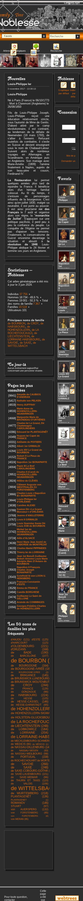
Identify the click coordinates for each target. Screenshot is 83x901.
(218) (29, 793)
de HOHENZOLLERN (19, 328)
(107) (29, 655)
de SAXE (25, 342)
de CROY (33, 323)
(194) (40, 713)
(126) (29, 688)
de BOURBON (16, 323)
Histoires (13, 56)
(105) (29, 698)
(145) (29, 675)
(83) (29, 750)
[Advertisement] (28, 850)
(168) (29, 649)
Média (33, 56)
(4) (29, 816)
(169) (33, 770)
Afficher (36, 50)
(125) (40, 639)
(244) (29, 685)
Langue (68, 2)
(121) (20, 639)
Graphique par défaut (63, 92)
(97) (29, 806)
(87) (37, 760)
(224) (29, 695)
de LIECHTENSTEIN (22, 334)
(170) (34, 678)
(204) (29, 732)
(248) (29, 726)
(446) (41, 721)
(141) (31, 747)
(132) (29, 809)
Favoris (8, 36)
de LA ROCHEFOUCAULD (23, 331)
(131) (34, 740)
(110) (29, 780)
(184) (32, 668)
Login (76, 2)
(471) (43, 736)
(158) (29, 756)
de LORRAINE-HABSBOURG (24, 338)
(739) (40, 788)
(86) (21, 744)
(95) (29, 704)
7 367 (36, 303)
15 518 (23, 307)
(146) (29, 701)
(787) (35, 660)
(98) (29, 753)
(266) (29, 764)
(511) (36, 708)
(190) (29, 652)
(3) (29, 672)
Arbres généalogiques (14, 50)
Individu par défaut (74, 93)
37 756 (23, 294)
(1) (40, 744)
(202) (36, 717)
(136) (29, 796)
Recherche (56, 50)
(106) (29, 783)
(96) (29, 691)
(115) (29, 642)
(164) (29, 665)
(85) (29, 812)
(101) (29, 774)
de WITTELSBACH (22, 344)
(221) (29, 646)
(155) (36, 681)
